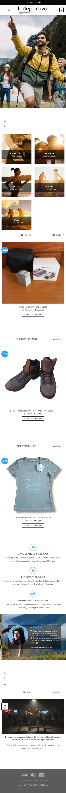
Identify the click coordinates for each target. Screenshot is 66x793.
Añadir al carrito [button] (33, 315)
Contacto (42, 780)
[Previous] (3, 111)
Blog (33, 780)
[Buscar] (9, 10)
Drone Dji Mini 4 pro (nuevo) (33, 307)
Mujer (58, 581)
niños (17, 584)
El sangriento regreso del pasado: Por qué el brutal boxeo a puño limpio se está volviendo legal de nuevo (33, 738)
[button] (4, 10)
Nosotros (23, 780)
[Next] (11, 111)
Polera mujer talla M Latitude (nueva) (33, 517)
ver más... (56, 234)
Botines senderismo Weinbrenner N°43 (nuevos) (33, 411)
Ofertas (50, 561)
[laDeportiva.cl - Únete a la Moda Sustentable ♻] (33, 10)
